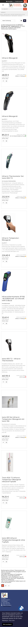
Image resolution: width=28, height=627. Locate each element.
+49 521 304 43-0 (5, 602)
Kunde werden (19, 1)
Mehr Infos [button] (12, 620)
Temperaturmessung (6, 15)
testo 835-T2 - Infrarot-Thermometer (11, 360)
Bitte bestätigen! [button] (7, 624)
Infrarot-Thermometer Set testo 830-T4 (13, 177)
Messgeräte (14, 15)
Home (1, 14)
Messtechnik (7, 14)
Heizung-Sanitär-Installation (17, 14)
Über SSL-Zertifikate (7, 606)
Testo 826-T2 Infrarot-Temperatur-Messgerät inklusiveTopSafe (11, 479)
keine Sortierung (7, 20)
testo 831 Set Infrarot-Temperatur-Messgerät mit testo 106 (13, 419)
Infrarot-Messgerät (10, 58)
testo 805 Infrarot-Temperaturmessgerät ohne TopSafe (13, 540)
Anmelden (10, 1)
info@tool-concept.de (6, 605)
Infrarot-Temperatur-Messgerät (10, 239)
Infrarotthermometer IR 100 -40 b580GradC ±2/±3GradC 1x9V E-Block (13, 298)
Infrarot (20, 15)
